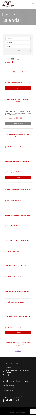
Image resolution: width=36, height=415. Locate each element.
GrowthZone (23, 412)
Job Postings (20, 344)
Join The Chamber (18, 346)
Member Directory (9, 385)
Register (18, 88)
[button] (4, 62)
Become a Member (9, 388)
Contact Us (28, 344)
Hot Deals (13, 344)
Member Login (8, 390)
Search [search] (19, 50)
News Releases (21, 342)
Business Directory (11, 342)
